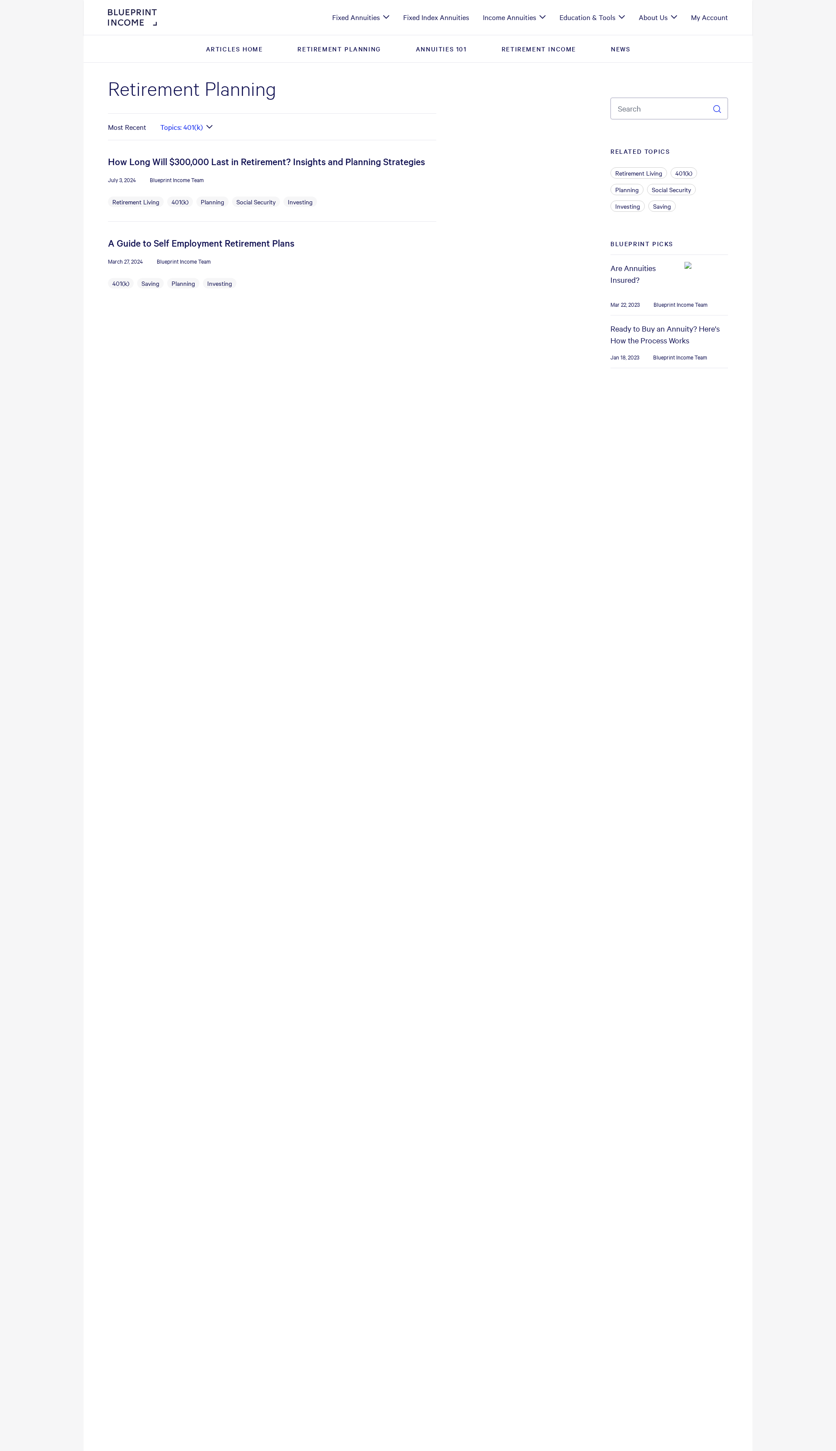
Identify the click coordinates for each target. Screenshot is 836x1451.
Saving (150, 283)
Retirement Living (135, 201)
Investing (300, 201)
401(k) (180, 201)
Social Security (256, 201)
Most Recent (127, 127)
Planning (212, 201)
